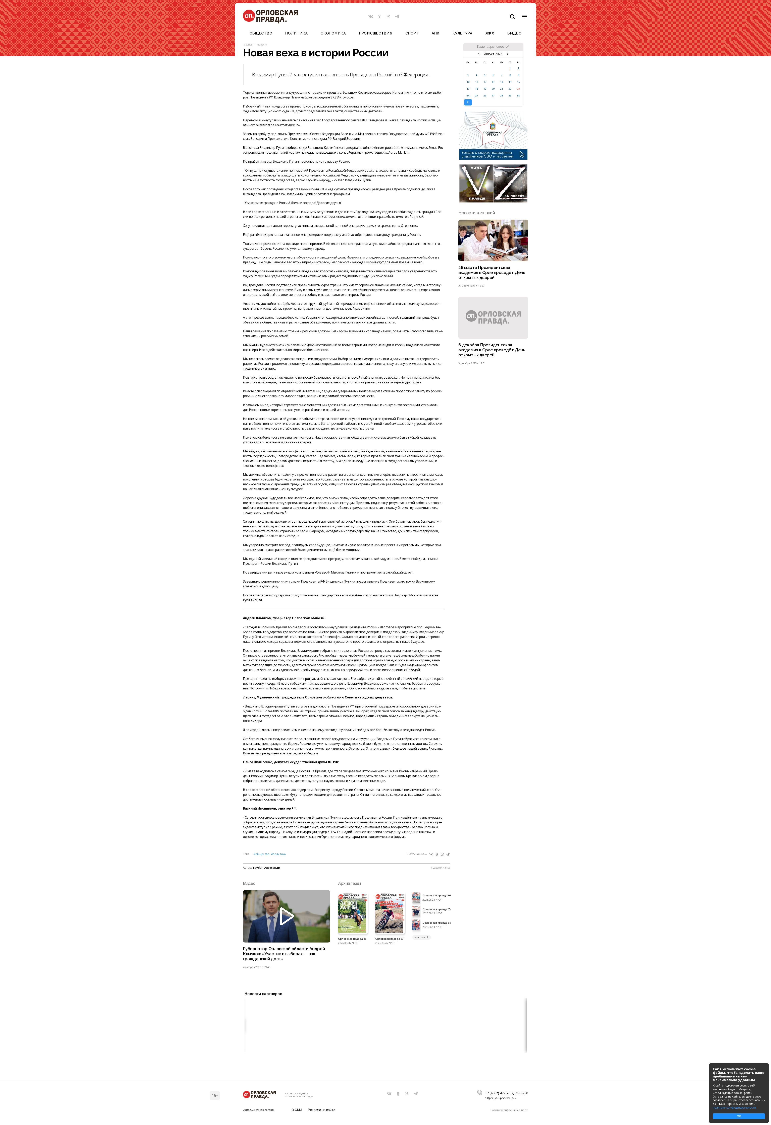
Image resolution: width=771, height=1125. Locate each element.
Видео (514, 33)
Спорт (412, 33)
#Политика (278, 854)
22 (510, 88)
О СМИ (297, 1110)
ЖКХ (489, 33)
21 (501, 88)
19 (484, 88)
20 (493, 88)
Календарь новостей (493, 46)
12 (484, 82)
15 (510, 82)
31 (468, 102)
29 (510, 95)
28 (501, 95)
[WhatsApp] (442, 854)
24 (468, 95)
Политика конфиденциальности (509, 1110)
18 (476, 88)
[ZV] (493, 201)
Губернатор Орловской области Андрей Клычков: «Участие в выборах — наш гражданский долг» (284, 953)
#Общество (261, 854)
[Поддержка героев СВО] (493, 158)
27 (493, 95)
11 (476, 82)
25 (476, 95)
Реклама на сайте (321, 1110)
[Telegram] (448, 854)
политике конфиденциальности (734, 1107)
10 (468, 82)
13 (493, 82)
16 (518, 82)
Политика (296, 33)
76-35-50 (521, 1093)
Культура (462, 33)
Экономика (333, 33)
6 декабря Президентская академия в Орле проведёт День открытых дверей (491, 349)
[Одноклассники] (436, 854)
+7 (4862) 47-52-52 (499, 1093)
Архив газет (349, 883)
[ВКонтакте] (431, 854)
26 (484, 95)
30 (518, 95)
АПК (435, 33)
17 (468, 88)
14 (501, 82)
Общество (261, 33)
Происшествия (375, 33)
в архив (420, 937)
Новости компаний (476, 212)
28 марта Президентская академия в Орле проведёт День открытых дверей (491, 272)
